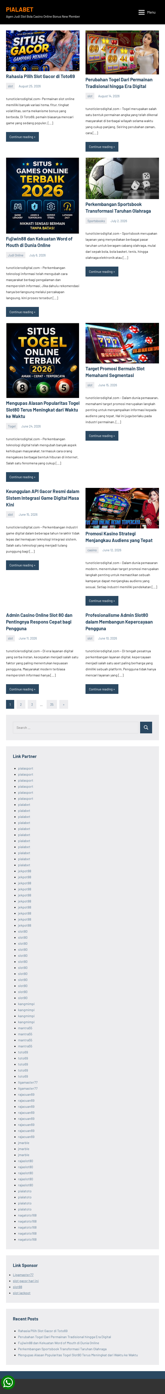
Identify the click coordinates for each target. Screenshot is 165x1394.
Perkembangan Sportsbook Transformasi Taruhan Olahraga (62, 1349)
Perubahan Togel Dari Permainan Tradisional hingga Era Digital (64, 1337)
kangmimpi (26, 1004)
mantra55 (25, 1028)
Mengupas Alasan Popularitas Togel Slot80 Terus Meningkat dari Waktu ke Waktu (42, 409)
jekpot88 (24, 871)
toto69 (23, 1052)
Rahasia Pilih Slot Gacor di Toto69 (40, 76)
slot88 (17, 1287)
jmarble (23, 1143)
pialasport (25, 768)
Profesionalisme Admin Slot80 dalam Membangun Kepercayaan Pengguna (119, 621)
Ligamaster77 (23, 1275)
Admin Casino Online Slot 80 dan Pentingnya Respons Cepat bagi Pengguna (39, 621)
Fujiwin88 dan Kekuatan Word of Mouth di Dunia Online (58, 1343)
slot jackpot (22, 1293)
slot (10, 86)
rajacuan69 (26, 1094)
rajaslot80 (25, 1161)
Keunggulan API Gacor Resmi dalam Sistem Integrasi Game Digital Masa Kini (42, 497)
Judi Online (15, 255)
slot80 (23, 931)
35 (51, 704)
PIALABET (19, 9)
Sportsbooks (96, 221)
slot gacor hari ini (26, 1281)
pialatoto (25, 1191)
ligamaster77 (28, 1082)
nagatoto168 (27, 1215)
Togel (11, 426)
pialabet (24, 804)
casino (92, 550)
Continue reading (21, 137)
